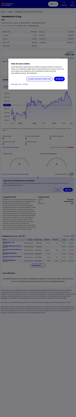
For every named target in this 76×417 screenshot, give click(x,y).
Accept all (59, 79)
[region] (38, 74)
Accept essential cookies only (39, 79)
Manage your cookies (19, 84)
